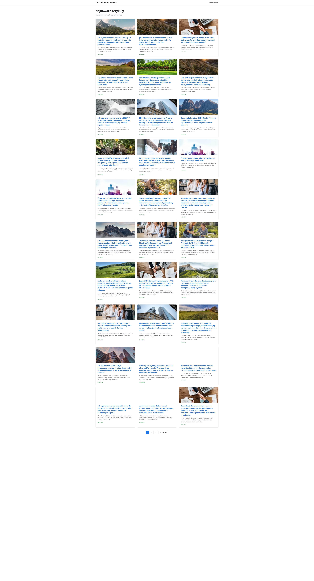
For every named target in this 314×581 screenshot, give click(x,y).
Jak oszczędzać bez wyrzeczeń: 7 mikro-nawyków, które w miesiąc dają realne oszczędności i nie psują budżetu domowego (198, 368)
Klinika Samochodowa (106, 2)
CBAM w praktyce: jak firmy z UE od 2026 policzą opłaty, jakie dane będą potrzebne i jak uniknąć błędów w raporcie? (198, 40)
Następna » (163, 432)
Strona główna (213, 2)
